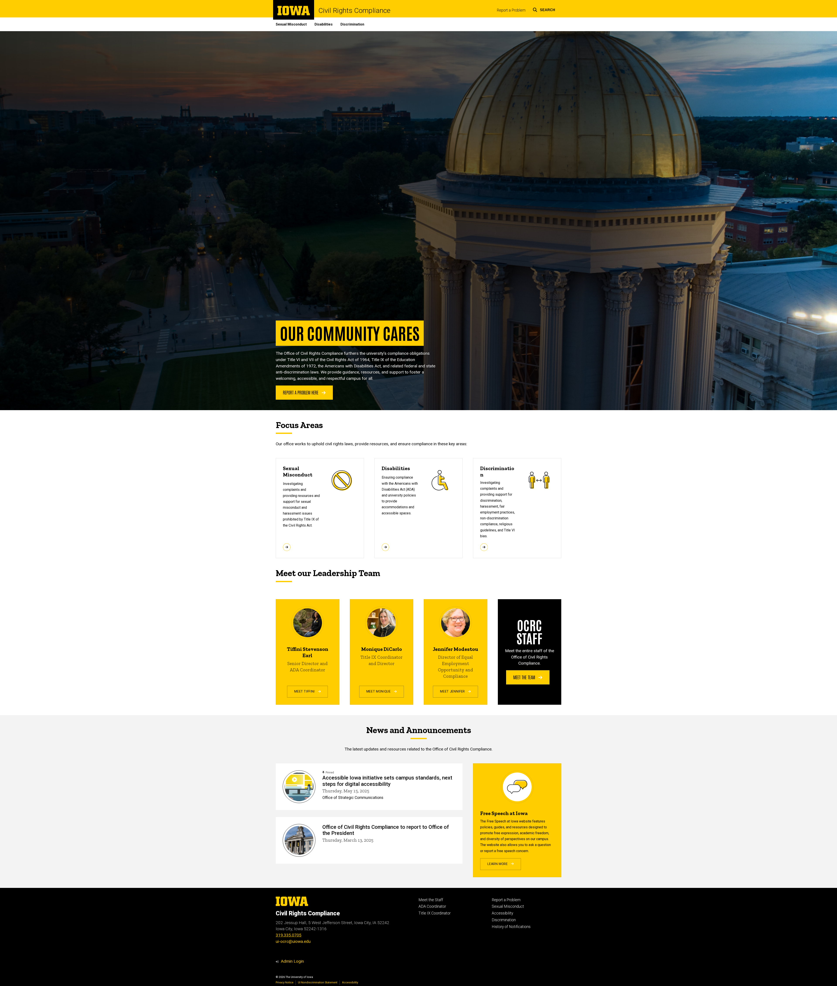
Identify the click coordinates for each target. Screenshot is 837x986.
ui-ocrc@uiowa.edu (293, 941)
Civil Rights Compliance (354, 10)
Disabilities (324, 24)
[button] (544, 9)
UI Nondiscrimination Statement (317, 982)
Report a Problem (511, 10)
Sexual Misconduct (291, 24)
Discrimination (352, 24)
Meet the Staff (430, 900)
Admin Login (292, 961)
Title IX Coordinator (434, 913)
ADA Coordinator (432, 906)
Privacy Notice (284, 982)
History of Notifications (511, 927)
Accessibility (502, 913)
